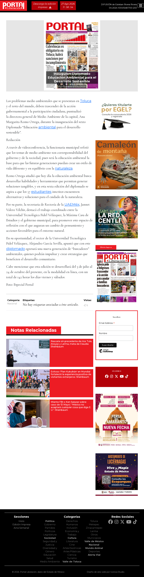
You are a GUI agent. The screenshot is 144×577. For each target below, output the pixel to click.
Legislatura (50, 534)
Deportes (94, 551)
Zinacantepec (94, 528)
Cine (72, 544)
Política (49, 521)
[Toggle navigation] (140, 6)
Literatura (72, 541)
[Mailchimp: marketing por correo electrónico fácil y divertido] (106, 352)
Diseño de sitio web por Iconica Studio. (106, 572)
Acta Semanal (21, 528)
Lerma (94, 531)
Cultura (72, 538)
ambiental (47, 127)
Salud (50, 558)
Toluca (85, 101)
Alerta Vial (94, 555)
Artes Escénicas (72, 548)
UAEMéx (71, 204)
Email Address (107, 323)
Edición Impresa (21, 524)
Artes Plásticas (71, 551)
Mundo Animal (94, 548)
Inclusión (72, 528)
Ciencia (72, 555)
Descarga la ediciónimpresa (44, 6)
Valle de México (94, 541)
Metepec (94, 524)
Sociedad (50, 538)
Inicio (21, 521)
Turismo (72, 558)
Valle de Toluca (72, 561)
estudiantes (41, 191)
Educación (50, 555)
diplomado (15, 248)
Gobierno (50, 524)
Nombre (103, 333)
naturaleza (64, 168)
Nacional (12, 303)
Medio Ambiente (50, 561)
